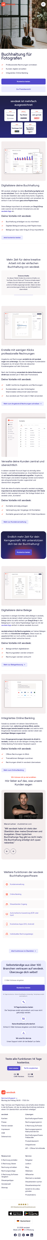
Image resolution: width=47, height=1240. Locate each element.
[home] (8, 4)
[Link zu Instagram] (19, 1235)
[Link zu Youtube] (27, 1235)
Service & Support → (9, 1098)
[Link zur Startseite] (8, 1092)
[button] (43, 4)
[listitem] (23, 825)
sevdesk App (6, 211)
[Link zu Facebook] (15, 1235)
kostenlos (11, 994)
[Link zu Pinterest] (23, 1235)
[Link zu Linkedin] (31, 1235)
